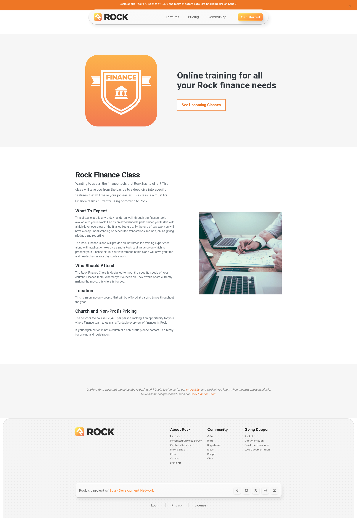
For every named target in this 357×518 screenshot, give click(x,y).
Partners (175, 436)
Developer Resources (257, 445)
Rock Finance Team (203, 394)
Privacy (177, 505)
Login (155, 505)
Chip (173, 454)
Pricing (193, 17)
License (200, 505)
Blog (210, 440)
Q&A (210, 436)
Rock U (249, 436)
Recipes (211, 454)
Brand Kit (175, 462)
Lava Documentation (257, 449)
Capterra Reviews (180, 445)
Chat (210, 458)
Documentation (254, 440)
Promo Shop (177, 449)
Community (217, 17)
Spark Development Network (131, 490)
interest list (193, 389)
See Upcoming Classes (201, 105)
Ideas (210, 449)
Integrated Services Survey (186, 440)
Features (172, 17)
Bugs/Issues (214, 445)
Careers (174, 458)
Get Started (250, 17)
